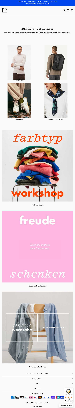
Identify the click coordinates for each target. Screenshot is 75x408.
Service (37, 389)
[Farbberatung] (37, 166)
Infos (37, 384)
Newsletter (37, 394)
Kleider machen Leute (37, 374)
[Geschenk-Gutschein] (37, 246)
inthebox (37, 379)
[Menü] (72, 389)
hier (48, 32)
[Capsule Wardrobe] (37, 327)
